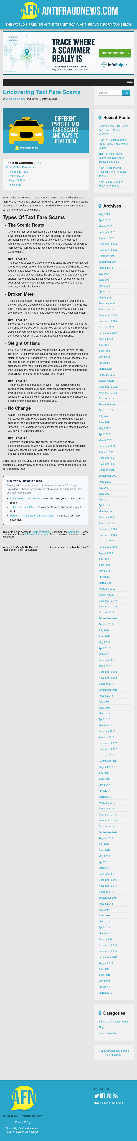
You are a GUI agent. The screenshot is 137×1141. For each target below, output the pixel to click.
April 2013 (104, 986)
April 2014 (104, 927)
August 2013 (106, 963)
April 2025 (104, 220)
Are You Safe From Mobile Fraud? (69, 548)
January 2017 (106, 808)
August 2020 (106, 553)
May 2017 (104, 784)
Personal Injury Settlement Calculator (31, 515)
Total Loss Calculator (22, 506)
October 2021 (106, 469)
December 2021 (108, 458)
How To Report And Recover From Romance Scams (112, 171)
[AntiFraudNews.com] (68, 17)
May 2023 (104, 357)
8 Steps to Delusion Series (113, 1021)
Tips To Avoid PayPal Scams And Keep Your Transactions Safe (111, 157)
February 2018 (107, 731)
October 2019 (106, 612)
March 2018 (105, 725)
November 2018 (108, 678)
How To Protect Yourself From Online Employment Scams (113, 143)
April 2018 (104, 719)
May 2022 (104, 428)
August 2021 (106, 481)
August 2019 (106, 624)
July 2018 (104, 701)
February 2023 (107, 374)
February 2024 (107, 303)
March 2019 (105, 654)
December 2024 (108, 244)
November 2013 (108, 951)
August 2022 (106, 410)
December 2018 (108, 671)
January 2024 (106, 309)
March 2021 (105, 511)
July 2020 (104, 559)
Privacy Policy (23, 1122)
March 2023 (105, 368)
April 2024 (104, 291)
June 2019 (105, 636)
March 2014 (105, 933)
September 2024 (108, 261)
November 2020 (108, 535)
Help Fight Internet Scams (108, 1102)
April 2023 (104, 362)
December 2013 (108, 945)
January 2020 (106, 594)
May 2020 (104, 571)
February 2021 (107, 517)
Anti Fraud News (15, 98)
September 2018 (108, 689)
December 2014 (108, 880)
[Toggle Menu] (130, 82)
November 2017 (108, 749)
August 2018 (106, 695)
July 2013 (104, 969)
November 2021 (108, 464)
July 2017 (104, 773)
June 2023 (105, 351)
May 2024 (104, 285)
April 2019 (104, 648)
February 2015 (107, 874)
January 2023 (106, 380)
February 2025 (107, 232)
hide (38, 163)
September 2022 (108, 404)
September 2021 (108, 475)
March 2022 (105, 440)
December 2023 (108, 315)
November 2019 (108, 606)
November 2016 (108, 820)
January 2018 (106, 737)
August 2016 (106, 838)
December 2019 (108, 600)
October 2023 (106, 327)
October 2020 (106, 541)
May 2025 (104, 214)
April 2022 (104, 434)
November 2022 (108, 392)
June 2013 (105, 975)
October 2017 (106, 755)
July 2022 (104, 416)
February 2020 (107, 588)
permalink (73, 532)
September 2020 (108, 547)
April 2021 (104, 505)
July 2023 (104, 345)
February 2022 (107, 446)
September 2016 (108, 832)
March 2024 (105, 297)
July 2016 (104, 844)
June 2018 (105, 707)
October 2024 (106, 256)
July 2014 (104, 909)
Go (127, 93)
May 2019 (104, 642)
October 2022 (106, 398)
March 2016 (105, 868)
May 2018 (104, 713)
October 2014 (106, 891)
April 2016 (104, 862)
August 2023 (106, 339)
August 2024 (106, 267)
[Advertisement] (68, 1072)
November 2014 (108, 885)
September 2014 (108, 897)
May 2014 (104, 921)
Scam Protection (41, 532)
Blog (101, 1027)
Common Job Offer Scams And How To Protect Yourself (113, 130)
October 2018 (106, 683)
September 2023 (108, 333)
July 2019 (104, 630)
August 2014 (106, 903)
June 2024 (105, 279)
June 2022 (105, 422)
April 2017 (104, 790)
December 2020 (108, 529)
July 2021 (104, 487)
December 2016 (108, 814)
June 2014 (105, 915)
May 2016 (104, 856)
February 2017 (107, 802)
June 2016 (105, 850)
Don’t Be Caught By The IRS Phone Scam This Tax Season (20, 548)
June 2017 (105, 778)
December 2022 (108, 386)
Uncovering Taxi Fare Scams (42, 92)
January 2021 (106, 523)
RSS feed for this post (37, 534)
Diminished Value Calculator (26, 498)
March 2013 (105, 992)
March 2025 (105, 226)
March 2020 (105, 582)
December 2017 (108, 743)
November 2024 (108, 250)
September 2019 (108, 618)
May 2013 (104, 981)
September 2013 (108, 957)
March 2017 (105, 796)
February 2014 (107, 939)
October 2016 (106, 826)
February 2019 (107, 660)
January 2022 (106, 452)
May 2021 (104, 499)
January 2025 (106, 238)
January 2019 (106, 666)
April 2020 (104, 576)
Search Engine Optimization (23, 1131)
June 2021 (105, 493)
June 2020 (105, 564)
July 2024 (104, 273)
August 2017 (106, 767)
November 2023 (108, 321)
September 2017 (108, 761)
